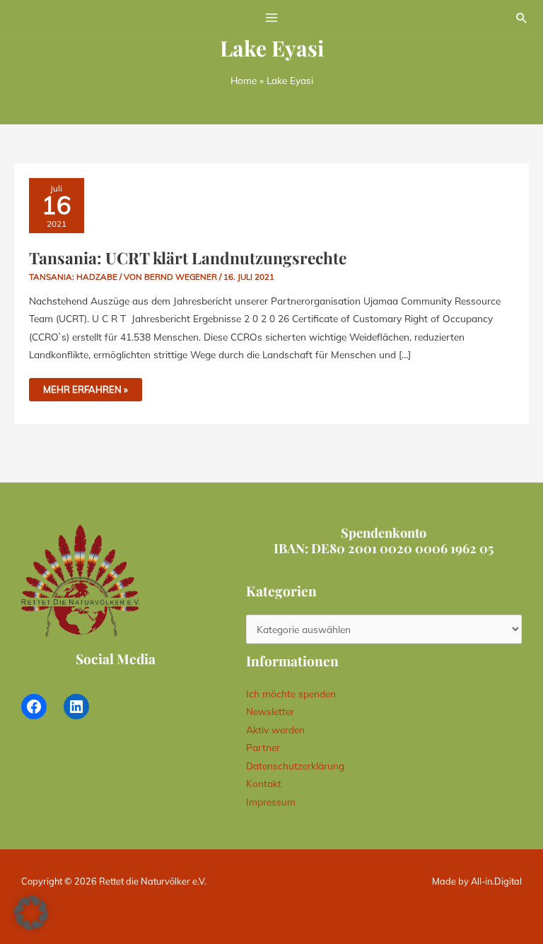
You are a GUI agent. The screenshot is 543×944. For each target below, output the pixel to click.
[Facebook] (34, 706)
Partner (263, 747)
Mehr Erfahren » (92, 386)
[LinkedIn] (76, 706)
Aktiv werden (275, 730)
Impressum (271, 802)
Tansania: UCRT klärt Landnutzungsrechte (187, 258)
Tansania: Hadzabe (73, 276)
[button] (522, 18)
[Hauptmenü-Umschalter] (271, 17)
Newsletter (270, 711)
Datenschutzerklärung (295, 766)
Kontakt (263, 783)
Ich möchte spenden (291, 694)
